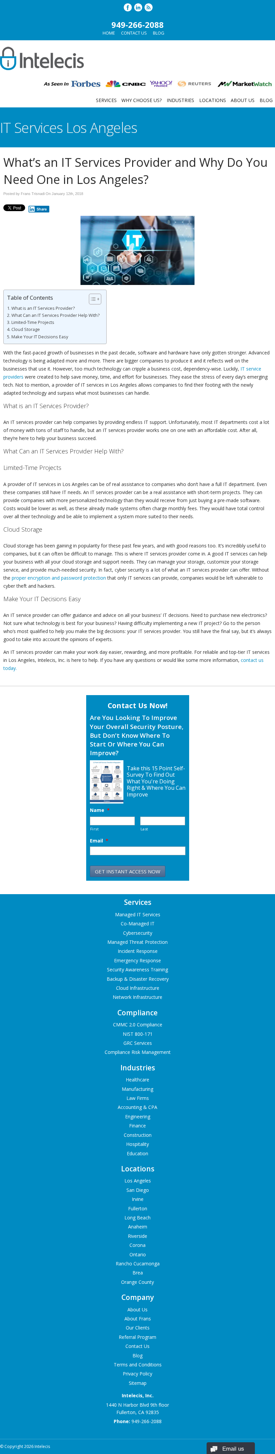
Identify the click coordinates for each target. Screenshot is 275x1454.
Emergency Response (137, 960)
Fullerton (137, 1208)
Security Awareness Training (137, 969)
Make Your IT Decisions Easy (39, 337)
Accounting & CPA (137, 1107)
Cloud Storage (25, 329)
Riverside (137, 1236)
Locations (212, 100)
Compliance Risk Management (138, 1052)
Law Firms (137, 1098)
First (94, 828)
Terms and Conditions (138, 1364)
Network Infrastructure (137, 997)
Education (137, 1153)
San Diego (137, 1190)
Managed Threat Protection (137, 942)
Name (100, 810)
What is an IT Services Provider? (43, 308)
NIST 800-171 (138, 1034)
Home (109, 33)
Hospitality (137, 1144)
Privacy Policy (137, 1373)
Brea (137, 1272)
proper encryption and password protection (59, 578)
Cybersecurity (137, 933)
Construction (138, 1135)
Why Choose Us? (141, 100)
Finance (137, 1125)
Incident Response (138, 951)
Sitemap (138, 1383)
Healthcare (137, 1079)
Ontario (137, 1254)
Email (99, 841)
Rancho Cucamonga (138, 1263)
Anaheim (137, 1226)
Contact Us (134, 33)
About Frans (137, 1318)
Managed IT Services (137, 914)
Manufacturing (137, 1089)
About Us (243, 100)
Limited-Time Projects (32, 322)
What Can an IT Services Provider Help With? (55, 315)
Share (42, 209)
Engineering (137, 1116)
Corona (137, 1245)
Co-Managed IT (138, 923)
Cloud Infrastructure (137, 988)
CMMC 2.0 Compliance (137, 1024)
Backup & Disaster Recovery (138, 979)
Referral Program (137, 1337)
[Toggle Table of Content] (92, 299)
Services (106, 100)
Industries (180, 100)
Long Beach (137, 1217)
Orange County (137, 1282)
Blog (158, 33)
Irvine (138, 1199)
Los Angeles (137, 1180)
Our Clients (138, 1327)
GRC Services (137, 1043)
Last (145, 828)
